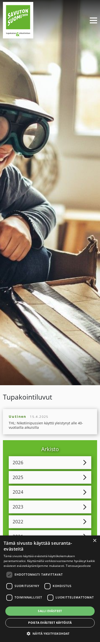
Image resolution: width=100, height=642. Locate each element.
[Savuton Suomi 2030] (18, 19)
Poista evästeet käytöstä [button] (50, 623)
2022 (18, 521)
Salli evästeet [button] (50, 611)
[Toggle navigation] (91, 20)
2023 (18, 506)
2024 (18, 492)
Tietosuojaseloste (78, 566)
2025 (18, 477)
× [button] (94, 541)
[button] (49, 633)
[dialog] (50, 588)
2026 (18, 462)
